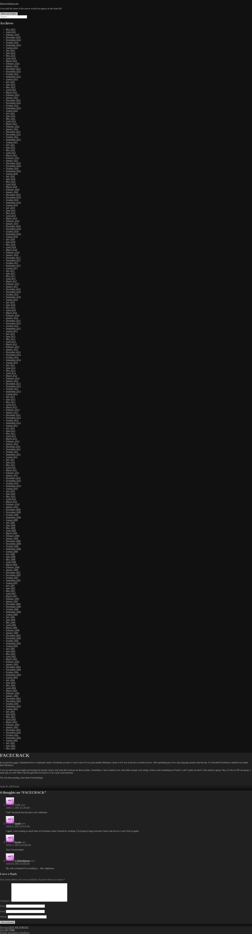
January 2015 (12, 349)
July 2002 (10, 743)
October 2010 (12, 483)
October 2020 (12, 168)
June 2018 (10, 242)
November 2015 (13, 323)
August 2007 (12, 583)
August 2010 (12, 488)
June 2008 (10, 556)
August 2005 (12, 646)
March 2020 (11, 187)
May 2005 (10, 654)
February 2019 (12, 221)
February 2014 (12, 378)
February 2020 (12, 189)
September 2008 (13, 549)
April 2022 (11, 121)
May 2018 (10, 244)
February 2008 (12, 567)
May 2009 (10, 528)
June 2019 (10, 210)
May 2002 (10, 748)
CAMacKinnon (22, 861)
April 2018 (11, 247)
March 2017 (11, 281)
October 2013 (12, 389)
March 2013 (11, 407)
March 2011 (11, 470)
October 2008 (12, 546)
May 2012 (10, 433)
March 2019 (11, 218)
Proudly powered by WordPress (14, 932)
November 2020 (13, 166)
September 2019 (13, 202)
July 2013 (10, 396)
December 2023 (13, 68)
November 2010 (13, 480)
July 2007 (10, 585)
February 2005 (12, 661)
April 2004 (11, 688)
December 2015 (13, 320)
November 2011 (13, 449)
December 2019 (13, 194)
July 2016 (10, 302)
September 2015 (13, 328)
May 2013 (10, 402)
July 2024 (10, 50)
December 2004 (13, 667)
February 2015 (12, 347)
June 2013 (10, 399)
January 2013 (12, 412)
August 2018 (12, 236)
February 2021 (12, 158)
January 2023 (12, 97)
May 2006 (10, 622)
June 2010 (10, 494)
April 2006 (11, 625)
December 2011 (13, 446)
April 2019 (11, 215)
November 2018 (13, 229)
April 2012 (11, 436)
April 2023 (11, 89)
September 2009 (13, 517)
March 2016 (11, 312)
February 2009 (12, 535)
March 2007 (11, 596)
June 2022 (10, 116)
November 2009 (13, 512)
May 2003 (10, 717)
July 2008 (10, 554)
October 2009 (12, 514)
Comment (5, 901)
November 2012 (13, 417)
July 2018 (10, 239)
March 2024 (11, 61)
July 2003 (10, 711)
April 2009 (11, 530)
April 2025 (11, 32)
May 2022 (10, 118)
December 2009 (13, 509)
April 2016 (11, 310)
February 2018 (12, 252)
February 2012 (12, 441)
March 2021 (11, 155)
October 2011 (12, 452)
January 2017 (12, 286)
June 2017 (10, 273)
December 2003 (13, 698)
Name (3, 906)
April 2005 (11, 656)
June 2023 (10, 84)
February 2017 (12, 284)
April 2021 (11, 152)
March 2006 (11, 627)
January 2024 (12, 66)
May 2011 (10, 465)
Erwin (16, 786)
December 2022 (13, 100)
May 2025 (10, 29)
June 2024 (10, 53)
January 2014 (12, 381)
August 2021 (12, 142)
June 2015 (10, 336)
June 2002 (10, 745)
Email (2, 911)
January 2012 (12, 444)
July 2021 (10, 145)
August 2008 (12, 551)
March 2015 (11, 344)
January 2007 (12, 601)
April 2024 (11, 58)
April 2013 (11, 404)
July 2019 (10, 208)
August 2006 (12, 614)
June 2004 (10, 682)
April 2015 (11, 341)
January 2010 (12, 507)
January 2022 (12, 129)
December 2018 (13, 226)
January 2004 (12, 696)
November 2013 (13, 386)
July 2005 (10, 648)
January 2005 (12, 664)
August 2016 (12, 299)
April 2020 (11, 184)
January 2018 (12, 255)
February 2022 (12, 126)
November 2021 (13, 134)
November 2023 (13, 71)
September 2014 (13, 360)
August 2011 (12, 457)
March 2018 (11, 250)
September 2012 (13, 423)
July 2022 (10, 113)
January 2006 (12, 633)
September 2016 (13, 297)
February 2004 (12, 693)
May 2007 (10, 591)
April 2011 (11, 467)
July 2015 (10, 333)
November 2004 (13, 669)
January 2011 (12, 475)
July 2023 (10, 82)
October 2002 (12, 735)
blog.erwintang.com (9, 3)
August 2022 (12, 110)
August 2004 (12, 677)
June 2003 (10, 714)
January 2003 (12, 727)
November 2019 (13, 197)
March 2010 (11, 501)
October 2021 (12, 137)
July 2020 (10, 176)
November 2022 (13, 103)
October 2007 (12, 577)
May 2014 (10, 370)
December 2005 (13, 635)
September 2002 (13, 738)
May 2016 (10, 307)
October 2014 (12, 357)
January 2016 (12, 318)
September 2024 (13, 45)
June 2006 (10, 619)
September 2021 (13, 139)
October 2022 (12, 105)
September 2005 (13, 643)
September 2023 (13, 76)
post (16, 762)
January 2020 (12, 192)
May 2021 (10, 150)
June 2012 (10, 431)
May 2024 (10, 55)
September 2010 (13, 486)
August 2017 (12, 268)
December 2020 (13, 163)
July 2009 (10, 522)
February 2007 (12, 598)
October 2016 (12, 294)
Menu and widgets (8, 14)
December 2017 (13, 257)
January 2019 (12, 223)
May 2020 (10, 181)
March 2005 (11, 659)
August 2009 (12, 520)
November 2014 (13, 354)
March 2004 (11, 690)
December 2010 (13, 478)
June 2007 (10, 588)
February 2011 (12, 473)
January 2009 (12, 538)
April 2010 (11, 499)
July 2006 (10, 617)
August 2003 (12, 709)
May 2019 (10, 213)
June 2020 (10, 179)
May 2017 (10, 276)
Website (3, 916)
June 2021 (10, 147)
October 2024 (12, 42)
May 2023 (10, 87)
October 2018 (12, 231)
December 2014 (13, 352)
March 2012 (11, 438)
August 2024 (12, 47)
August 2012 (12, 425)
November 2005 (13, 638)
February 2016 (12, 315)
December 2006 (13, 604)
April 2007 (11, 593)
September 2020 (13, 171)
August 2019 (12, 205)
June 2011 (10, 462)
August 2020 (12, 173)
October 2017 (12, 263)
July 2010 (10, 491)
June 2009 (10, 525)
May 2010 (10, 496)
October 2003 (12, 703)
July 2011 (10, 459)
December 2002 (13, 730)
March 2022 (11, 124)
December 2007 (13, 572)
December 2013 (13, 383)
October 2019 (12, 200)
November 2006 (13, 606)
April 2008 (11, 562)
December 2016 (13, 289)
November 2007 (13, 575)
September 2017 (13, 265)
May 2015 (10, 339)
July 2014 (10, 365)
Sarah (18, 823)
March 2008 (11, 564)
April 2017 (11, 278)
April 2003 (11, 719)
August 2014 (12, 362)
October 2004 (12, 672)
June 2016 (10, 305)
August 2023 (12, 79)
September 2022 (13, 108)
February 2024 (12, 63)
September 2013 (13, 391)
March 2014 (11, 375)
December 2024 (13, 37)
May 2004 (10, 685)
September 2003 (13, 706)
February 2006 (12, 630)
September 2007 (13, 580)
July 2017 (10, 271)
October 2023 (12, 74)
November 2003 (13, 701)
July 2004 (10, 680)
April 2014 (11, 373)
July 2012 (10, 428)
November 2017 (13, 260)
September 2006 (13, 612)
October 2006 (12, 609)
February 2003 (12, 724)
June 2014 (10, 368)
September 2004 (13, 675)
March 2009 (11, 533)
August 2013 (12, 394)
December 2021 (13, 131)
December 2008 (13, 541)
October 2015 (12, 326)
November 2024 (13, 40)
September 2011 (13, 454)
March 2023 (11, 92)
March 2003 (11, 722)
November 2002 (13, 732)
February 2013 (12, 410)
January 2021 (12, 160)
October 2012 (12, 420)
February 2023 (12, 95)
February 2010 (12, 504)
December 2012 (13, 415)
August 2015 (12, 331)
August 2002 (12, 740)
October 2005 (12, 640)
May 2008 (10, 559)
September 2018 (13, 234)
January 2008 (12, 570)
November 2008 (13, 543)
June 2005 (10, 651)
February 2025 (12, 34)
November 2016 (13, 291)
